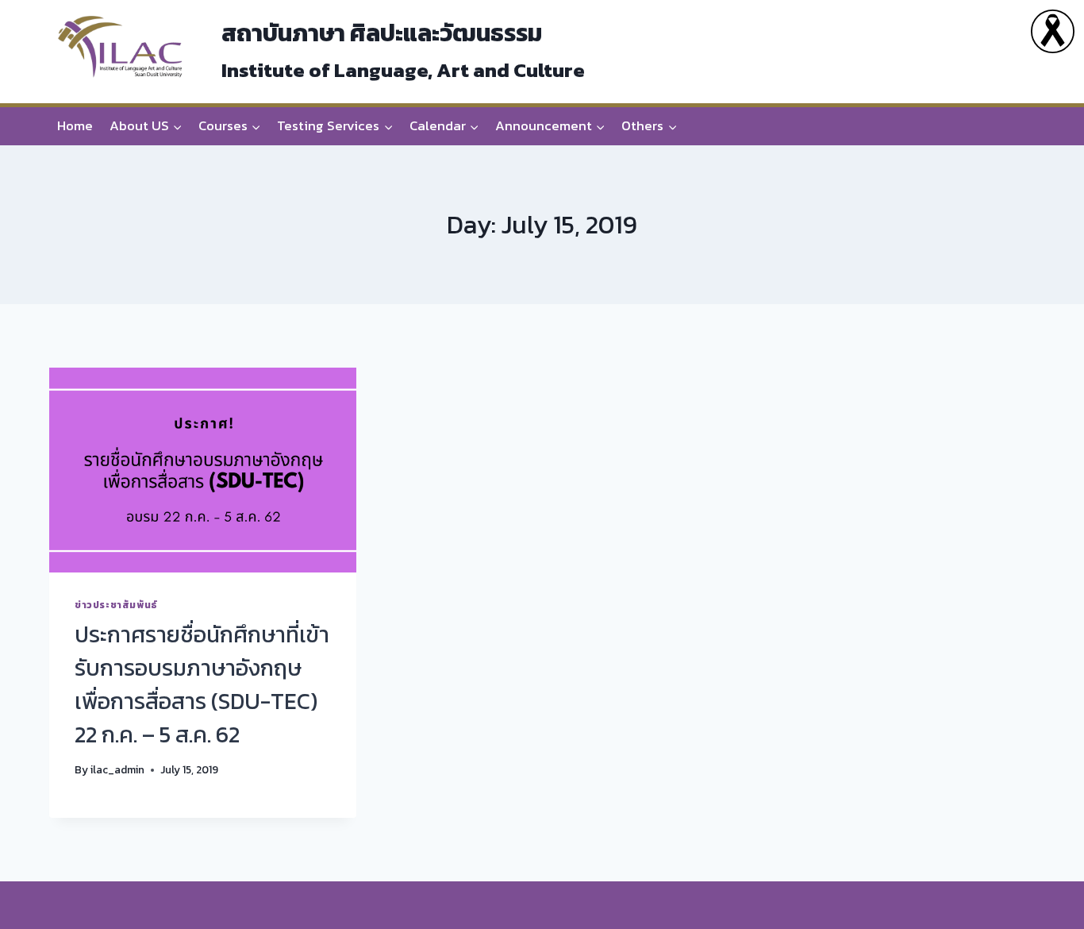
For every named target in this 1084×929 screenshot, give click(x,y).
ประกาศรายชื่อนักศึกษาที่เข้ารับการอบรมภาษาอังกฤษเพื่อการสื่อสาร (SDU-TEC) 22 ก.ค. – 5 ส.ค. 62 (202, 684)
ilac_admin (117, 769)
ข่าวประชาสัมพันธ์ (116, 605)
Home (75, 125)
